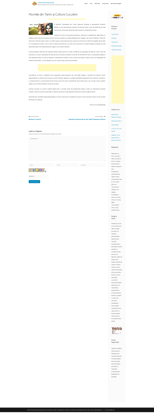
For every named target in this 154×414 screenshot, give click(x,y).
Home (86, 3)
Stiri (91, 3)
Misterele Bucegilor (116, 3)
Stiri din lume (114, 34)
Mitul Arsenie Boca (116, 121)
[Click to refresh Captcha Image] (37, 170)
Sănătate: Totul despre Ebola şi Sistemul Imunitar (116, 137)
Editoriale (97, 3)
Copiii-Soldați (114, 125)
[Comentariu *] (67, 160)
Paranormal (105, 3)
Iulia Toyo (102, 105)
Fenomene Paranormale (46, 2)
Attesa (103, 410)
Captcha (31, 176)
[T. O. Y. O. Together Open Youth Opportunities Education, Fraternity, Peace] (116, 334)
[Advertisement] (67, 19)
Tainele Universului (116, 50)
